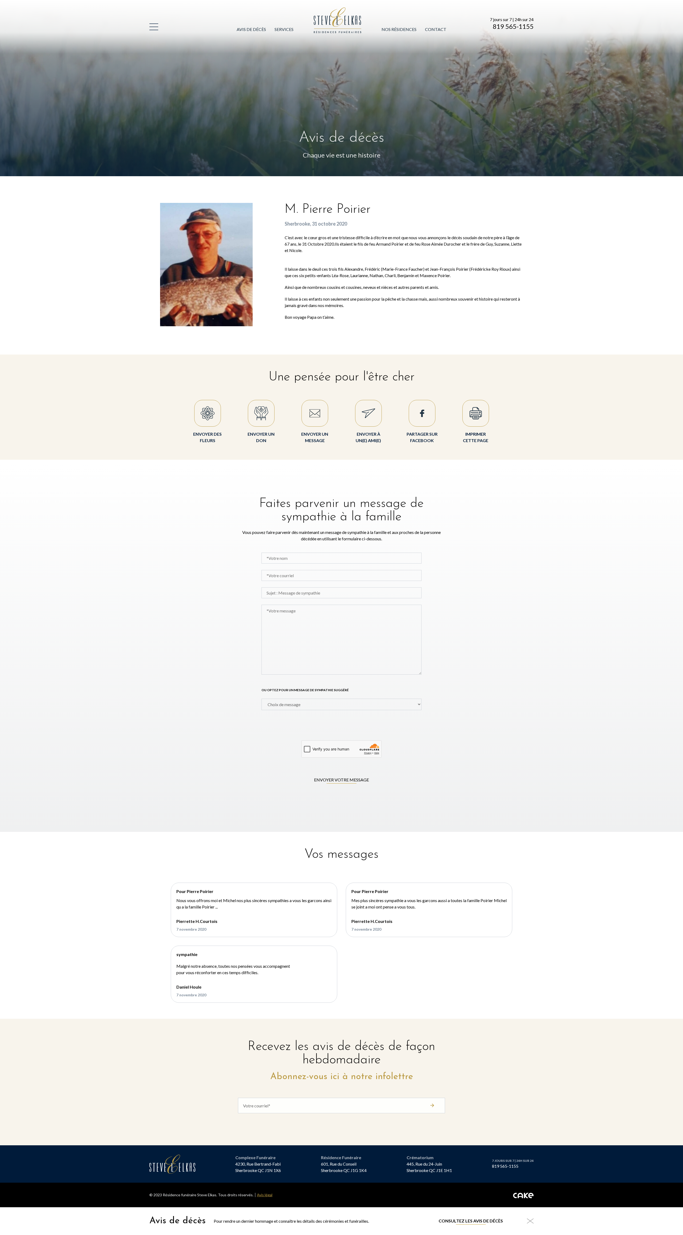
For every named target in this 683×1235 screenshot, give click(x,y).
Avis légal (264, 1195)
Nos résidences (399, 29)
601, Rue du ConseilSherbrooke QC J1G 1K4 (344, 1167)
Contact (435, 29)
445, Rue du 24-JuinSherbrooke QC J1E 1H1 (429, 1167)
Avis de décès (251, 29)
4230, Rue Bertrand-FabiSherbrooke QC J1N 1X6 (258, 1167)
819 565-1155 (513, 26)
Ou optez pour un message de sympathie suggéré (305, 690)
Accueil (323, 10)
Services (284, 29)
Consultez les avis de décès (471, 1220)
